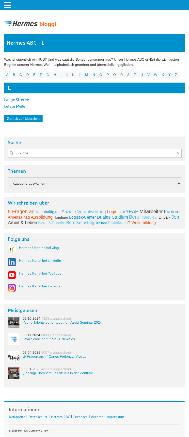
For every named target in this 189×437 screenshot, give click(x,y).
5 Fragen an (21, 211)
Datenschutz (38, 416)
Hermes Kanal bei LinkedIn (40, 260)
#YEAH (131, 211)
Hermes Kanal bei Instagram (41, 286)
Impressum (115, 416)
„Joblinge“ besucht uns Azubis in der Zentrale (58, 373)
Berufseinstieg (80, 222)
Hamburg (61, 217)
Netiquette (17, 416)
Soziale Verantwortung (84, 211)
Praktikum (117, 223)
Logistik (114, 211)
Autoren (97, 416)
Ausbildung (42, 217)
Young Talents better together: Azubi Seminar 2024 (62, 322)
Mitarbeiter (151, 211)
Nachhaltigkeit (48, 212)
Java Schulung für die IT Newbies (49, 339)
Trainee (101, 223)
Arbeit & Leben (22, 222)
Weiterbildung (143, 223)
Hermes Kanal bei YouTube (40, 273)
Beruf (135, 217)
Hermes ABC (60, 416)
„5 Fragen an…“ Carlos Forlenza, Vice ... (54, 356)
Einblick (164, 217)
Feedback (80, 416)
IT (128, 222)
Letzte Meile (14, 106)
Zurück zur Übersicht (23, 119)
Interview (150, 217)
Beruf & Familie (51, 223)
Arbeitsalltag (19, 217)
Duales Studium (112, 217)
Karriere (172, 211)
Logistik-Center (82, 217)
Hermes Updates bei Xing (39, 248)
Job (175, 217)
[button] (8, 5)
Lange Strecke (16, 100)
